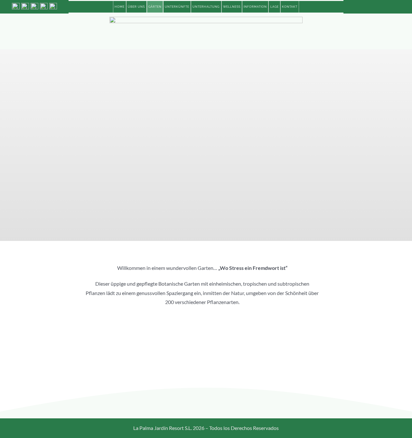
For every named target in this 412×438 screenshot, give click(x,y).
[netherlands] (44, 5)
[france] (53, 5)
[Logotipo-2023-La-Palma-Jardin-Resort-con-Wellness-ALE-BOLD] (206, 19)
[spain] (16, 5)
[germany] (25, 5)
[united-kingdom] (34, 5)
